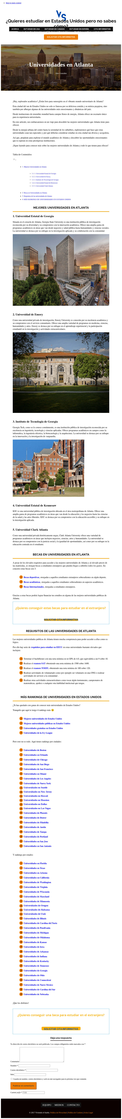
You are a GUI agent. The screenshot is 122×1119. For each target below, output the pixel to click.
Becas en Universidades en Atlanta (35, 193)
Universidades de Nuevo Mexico (38, 984)
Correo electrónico (18, 1070)
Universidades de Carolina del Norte (40, 923)
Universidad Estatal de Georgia (35, 216)
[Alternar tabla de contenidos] (14, 160)
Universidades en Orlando (36, 754)
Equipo (47, 1105)
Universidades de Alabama (37, 909)
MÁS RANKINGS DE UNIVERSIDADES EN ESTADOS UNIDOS (47, 199)
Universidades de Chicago (35, 759)
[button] (61, 37)
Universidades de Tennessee (36, 965)
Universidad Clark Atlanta (32, 529)
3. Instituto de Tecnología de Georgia (46, 180)
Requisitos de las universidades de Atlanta (38, 196)
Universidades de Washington (38, 882)
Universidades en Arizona (35, 872)
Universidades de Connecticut (37, 980)
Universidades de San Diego (36, 764)
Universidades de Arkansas (36, 951)
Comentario (14, 1061)
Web (12, 1074)
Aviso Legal (88, 1113)
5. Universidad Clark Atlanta (44, 186)
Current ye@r (16, 1092)
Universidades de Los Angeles (37, 778)
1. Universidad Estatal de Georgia (45, 173)
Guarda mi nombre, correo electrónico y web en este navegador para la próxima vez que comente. (50, 1079)
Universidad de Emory (29, 314)
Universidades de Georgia (35, 970)
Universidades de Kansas (35, 942)
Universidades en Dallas (35, 804)
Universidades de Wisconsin (36, 891)
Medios (59, 1105)
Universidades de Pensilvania (37, 927)
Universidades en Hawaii (36, 796)
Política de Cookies (75, 1113)
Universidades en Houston (36, 800)
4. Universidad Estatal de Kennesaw (46, 183)
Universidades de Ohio (34, 975)
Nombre (14, 1066)
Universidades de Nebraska (36, 994)
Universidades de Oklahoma (37, 937)
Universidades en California (36, 877)
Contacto (73, 1105)
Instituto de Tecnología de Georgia (37, 421)
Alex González (61, 73)
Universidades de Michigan (36, 932)
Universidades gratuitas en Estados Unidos (43, 728)
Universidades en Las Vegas (37, 808)
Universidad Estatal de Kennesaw (36, 505)
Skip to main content (13, 3)
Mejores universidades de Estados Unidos (43, 718)
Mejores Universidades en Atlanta (35, 167)
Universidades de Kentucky (36, 961)
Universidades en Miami (35, 773)
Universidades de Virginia (36, 887)
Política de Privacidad (58, 1113)
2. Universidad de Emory (43, 177)
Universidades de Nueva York (37, 783)
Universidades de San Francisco (38, 769)
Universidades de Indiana (35, 956)
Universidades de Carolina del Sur (39, 989)
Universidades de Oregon (36, 905)
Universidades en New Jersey (38, 791)
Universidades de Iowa (34, 946)
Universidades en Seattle (35, 787)
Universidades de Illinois (35, 918)
